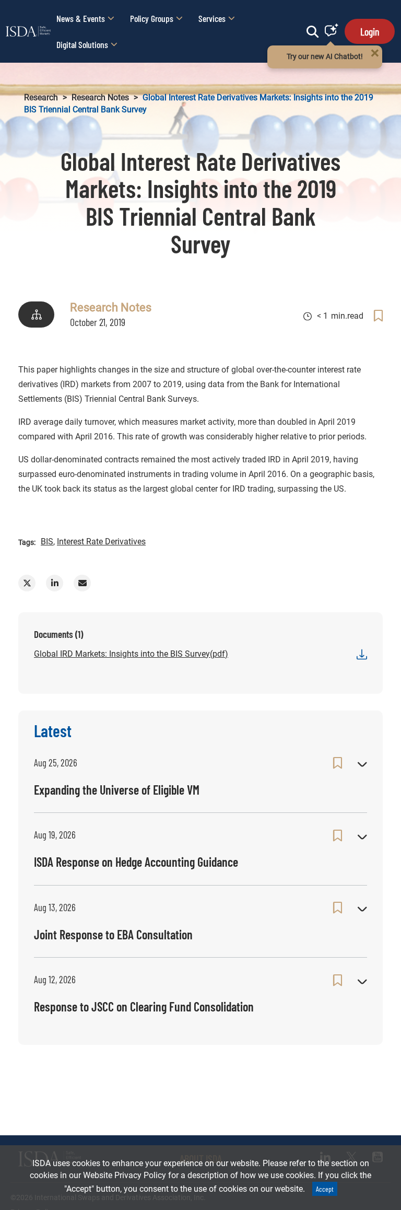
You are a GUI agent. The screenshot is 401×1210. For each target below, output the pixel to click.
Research (41, 97)
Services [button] (212, 18)
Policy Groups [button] (151, 18)
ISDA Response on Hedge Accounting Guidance (136, 861)
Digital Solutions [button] (82, 44)
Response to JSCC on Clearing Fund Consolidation (144, 1006)
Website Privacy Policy (124, 1175)
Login (369, 31)
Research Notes (100, 97)
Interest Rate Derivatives (101, 541)
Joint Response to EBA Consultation (113, 934)
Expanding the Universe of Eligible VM (116, 789)
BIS (47, 541)
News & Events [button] (80, 18)
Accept (325, 1188)
